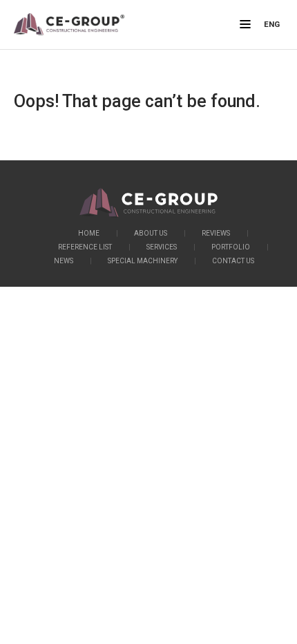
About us (150, 233)
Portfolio (230, 247)
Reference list (85, 247)
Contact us (233, 261)
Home (88, 233)
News (63, 261)
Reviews (216, 233)
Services (161, 247)
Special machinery (143, 261)
